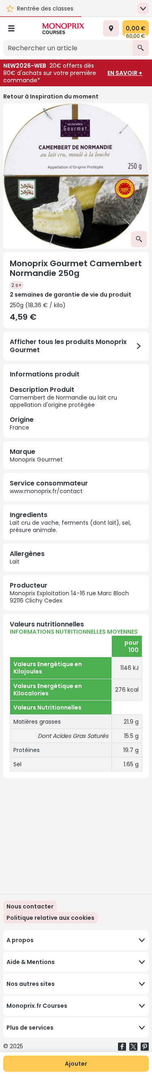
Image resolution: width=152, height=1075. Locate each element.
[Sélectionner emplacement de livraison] (111, 28)
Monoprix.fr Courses (36, 1006)
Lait (14, 561)
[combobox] (68, 48)
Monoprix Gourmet (36, 459)
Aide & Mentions (30, 962)
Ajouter (76, 1064)
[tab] (76, 176)
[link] (50, 917)
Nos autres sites (30, 984)
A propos (20, 940)
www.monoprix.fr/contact (46, 491)
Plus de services (30, 1028)
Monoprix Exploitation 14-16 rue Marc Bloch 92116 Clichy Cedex (69, 597)
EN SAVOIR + (124, 73)
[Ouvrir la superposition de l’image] (139, 239)
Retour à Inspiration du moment (50, 96)
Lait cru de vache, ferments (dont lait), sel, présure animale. (70, 526)
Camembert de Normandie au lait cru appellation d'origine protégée (63, 408)
